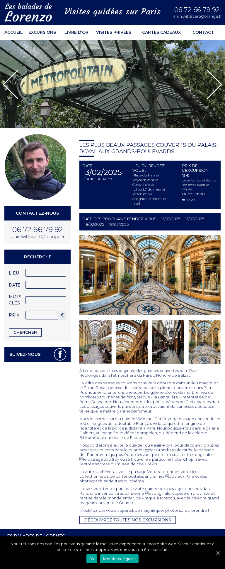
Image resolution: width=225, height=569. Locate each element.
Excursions (42, 32)
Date (15, 285)
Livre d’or (76, 32)
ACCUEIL (13, 32)
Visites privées (113, 32)
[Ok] (218, 553)
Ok (92, 558)
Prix (14, 315)
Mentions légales (119, 558)
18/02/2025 (94, 224)
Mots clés (15, 300)
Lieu (14, 273)
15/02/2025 (170, 218)
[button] (10, 84)
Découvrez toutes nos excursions (127, 520)
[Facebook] (60, 354)
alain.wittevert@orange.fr (197, 16)
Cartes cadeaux (161, 32)
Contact (203, 32)
